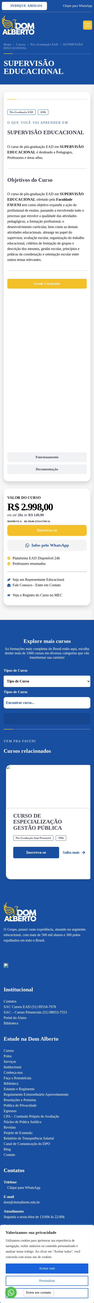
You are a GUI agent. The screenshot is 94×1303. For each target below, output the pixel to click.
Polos (8, 1056)
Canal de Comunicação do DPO (27, 1144)
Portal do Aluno (15, 1018)
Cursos (21, 44)
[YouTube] (22, 951)
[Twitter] (30, 951)
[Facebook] (14, 951)
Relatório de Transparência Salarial (29, 1138)
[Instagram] (6, 951)
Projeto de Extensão (18, 1133)
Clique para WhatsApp (77, 6)
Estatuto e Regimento (19, 1089)
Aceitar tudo (47, 1268)
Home (7, 44)
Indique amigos (25, 6)
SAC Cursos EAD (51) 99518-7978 (30, 1007)
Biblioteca (11, 1023)
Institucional (12, 1067)
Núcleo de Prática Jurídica (22, 1122)
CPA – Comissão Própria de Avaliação (31, 1116)
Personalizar (47, 1280)
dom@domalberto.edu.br (22, 1202)
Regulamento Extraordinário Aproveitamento (36, 1094)
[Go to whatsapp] (11, 1292)
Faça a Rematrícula (17, 1078)
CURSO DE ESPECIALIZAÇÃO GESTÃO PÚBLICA (37, 822)
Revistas (10, 1127)
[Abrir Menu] (87, 25)
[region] (47, 1264)
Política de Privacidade (20, 1105)
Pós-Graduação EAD (44, 44)
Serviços (10, 1061)
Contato (9, 1155)
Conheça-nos (13, 1072)
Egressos (10, 1111)
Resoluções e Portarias (20, 1100)
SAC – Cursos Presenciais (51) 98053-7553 (35, 1012)
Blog (7, 1149)
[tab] (47, 284)
